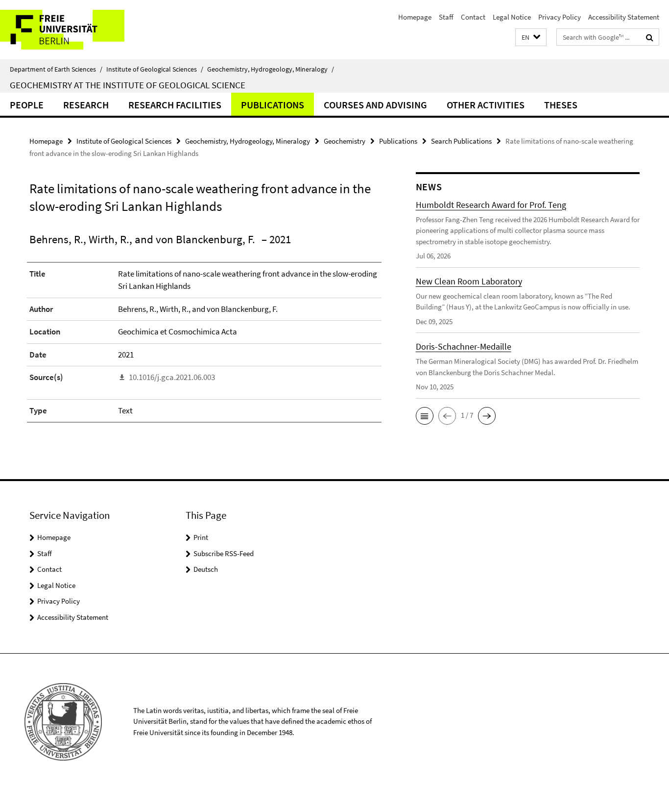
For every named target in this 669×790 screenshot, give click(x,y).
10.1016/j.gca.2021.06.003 (172, 377)
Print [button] (200, 537)
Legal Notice (512, 17)
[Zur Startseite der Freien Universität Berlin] (82, 30)
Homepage (414, 17)
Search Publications (461, 141)
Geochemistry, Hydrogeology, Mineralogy (270, 69)
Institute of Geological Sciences (154, 69)
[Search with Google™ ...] (650, 37)
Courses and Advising (375, 105)
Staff (446, 17)
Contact (473, 17)
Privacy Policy (559, 17)
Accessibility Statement (623, 17)
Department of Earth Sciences (56, 69)
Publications (272, 105)
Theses (560, 105)
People (27, 105)
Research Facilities (174, 105)
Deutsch (205, 569)
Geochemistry (344, 141)
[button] (531, 37)
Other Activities (486, 105)
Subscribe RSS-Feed (223, 553)
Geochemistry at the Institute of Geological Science (127, 85)
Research (86, 105)
